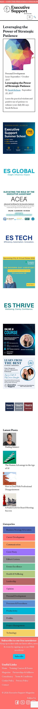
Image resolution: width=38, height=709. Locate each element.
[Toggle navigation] (29, 17)
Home (4, 668)
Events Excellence (14, 567)
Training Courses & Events (21, 668)
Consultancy (7, 677)
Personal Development (15, 74)
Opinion (10, 589)
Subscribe (19, 657)
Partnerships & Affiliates (23, 672)
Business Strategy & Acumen (18, 530)
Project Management (15, 626)
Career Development (15, 537)
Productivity (11, 611)
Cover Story (11, 552)
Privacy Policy (22, 681)
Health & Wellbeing (14, 574)
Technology (11, 633)
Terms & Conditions (24, 677)
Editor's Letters (13, 559)
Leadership (11, 581)
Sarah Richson (14, 90)
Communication (13, 545)
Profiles (9, 618)
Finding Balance (12, 447)
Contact (5, 685)
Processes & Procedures (16, 604)
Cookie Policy (8, 681)
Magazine (6, 672)
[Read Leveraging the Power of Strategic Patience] (19, 54)
